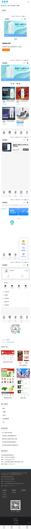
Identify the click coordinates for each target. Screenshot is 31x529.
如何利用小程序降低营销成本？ (9, 442)
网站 (3, 408)
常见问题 (14, 492)
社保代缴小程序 (10, 342)
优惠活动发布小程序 (7, 362)
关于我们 (4, 490)
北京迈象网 (15, 520)
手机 (19, 528)
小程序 (17, 5)
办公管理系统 (5, 418)
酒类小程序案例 (23, 365)
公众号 (4, 415)
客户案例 (13, 5)
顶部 (27, 528)
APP (3, 422)
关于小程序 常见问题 (7, 432)
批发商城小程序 (7, 397)
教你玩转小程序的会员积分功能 (9, 438)
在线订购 (6, 49)
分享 (4, 528)
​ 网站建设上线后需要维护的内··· (9, 435)
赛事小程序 (23, 397)
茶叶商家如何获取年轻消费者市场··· (10, 445)
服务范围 (4, 497)
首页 (9, 5)
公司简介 (4, 492)
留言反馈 (23, 490)
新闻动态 (14, 490)
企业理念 (4, 494)
